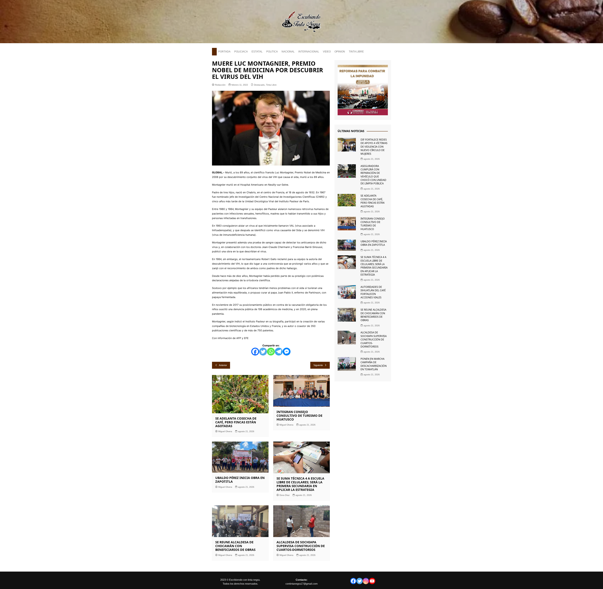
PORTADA (224, 51)
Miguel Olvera (225, 431)
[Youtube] (372, 581)
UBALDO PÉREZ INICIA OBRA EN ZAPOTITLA (240, 480)
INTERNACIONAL (308, 51)
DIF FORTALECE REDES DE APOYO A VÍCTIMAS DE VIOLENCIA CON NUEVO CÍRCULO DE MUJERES (374, 146)
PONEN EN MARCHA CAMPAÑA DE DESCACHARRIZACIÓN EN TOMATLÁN (374, 364)
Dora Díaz (285, 495)
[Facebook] (255, 352)
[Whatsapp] (271, 352)
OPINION (339, 51)
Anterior (223, 365)
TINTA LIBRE (356, 51)
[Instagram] (366, 581)
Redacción (220, 85)
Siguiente (318, 365)
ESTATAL (257, 51)
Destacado (259, 85)
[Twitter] (263, 352)
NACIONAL (288, 51)
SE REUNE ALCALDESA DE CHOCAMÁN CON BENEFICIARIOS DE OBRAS (235, 546)
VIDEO (327, 51)
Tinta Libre (271, 85)
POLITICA (272, 51)
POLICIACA (241, 51)
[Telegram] (279, 352)
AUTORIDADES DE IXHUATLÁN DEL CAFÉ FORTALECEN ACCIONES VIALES (373, 292)
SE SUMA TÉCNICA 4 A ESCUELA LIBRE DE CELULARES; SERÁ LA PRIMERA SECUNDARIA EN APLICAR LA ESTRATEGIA (300, 484)
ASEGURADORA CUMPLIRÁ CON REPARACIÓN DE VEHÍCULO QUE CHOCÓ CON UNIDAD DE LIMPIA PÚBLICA (373, 174)
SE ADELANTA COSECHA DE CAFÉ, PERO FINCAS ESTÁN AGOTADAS (235, 422)
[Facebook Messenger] (287, 352)
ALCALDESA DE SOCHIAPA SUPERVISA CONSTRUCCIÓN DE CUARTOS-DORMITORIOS (301, 546)
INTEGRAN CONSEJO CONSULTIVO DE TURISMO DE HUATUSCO (299, 415)
